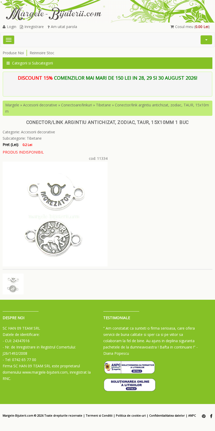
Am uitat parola (64, 26)
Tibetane (103, 104)
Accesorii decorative (40, 104)
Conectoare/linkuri (76, 104)
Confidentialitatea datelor (167, 415)
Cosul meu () (192, 26)
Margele (12, 104)
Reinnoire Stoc (42, 52)
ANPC (192, 415)
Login (11, 26)
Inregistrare (34, 26)
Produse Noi (13, 52)
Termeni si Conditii (99, 415)
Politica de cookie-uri (131, 415)
